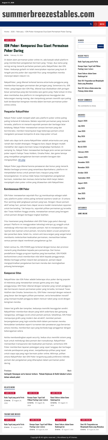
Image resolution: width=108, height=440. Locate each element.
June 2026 (81, 131)
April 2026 (82, 141)
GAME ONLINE (9, 40)
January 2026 (83, 157)
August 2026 (82, 121)
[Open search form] (91, 24)
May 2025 (81, 198)
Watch (102, 24)
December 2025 (83, 162)
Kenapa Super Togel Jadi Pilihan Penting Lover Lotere (37, 398)
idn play (21, 160)
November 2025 (83, 167)
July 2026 (81, 126)
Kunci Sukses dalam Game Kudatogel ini (60, 398)
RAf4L (6, 55)
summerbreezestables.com (48, 13)
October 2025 (83, 172)
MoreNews (61, 437)
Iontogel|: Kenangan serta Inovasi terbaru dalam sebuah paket (21, 373)
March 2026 (82, 146)
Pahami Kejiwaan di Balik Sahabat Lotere (55, 372)
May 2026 (81, 136)
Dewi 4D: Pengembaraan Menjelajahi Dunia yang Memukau (92, 425)
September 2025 (84, 178)
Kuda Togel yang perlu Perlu (14, 397)
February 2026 (83, 152)
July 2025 (81, 188)
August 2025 (82, 183)
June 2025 (81, 193)
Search (81, 40)
